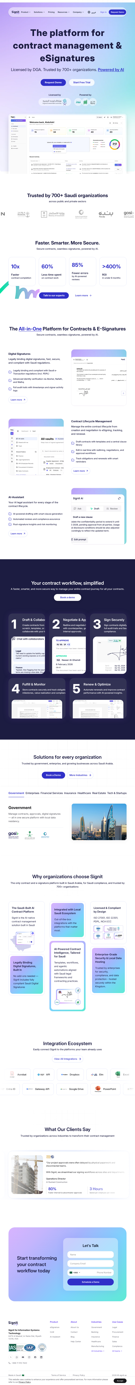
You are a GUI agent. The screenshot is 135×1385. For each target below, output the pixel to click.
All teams (116, 1351)
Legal (114, 1327)
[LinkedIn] (41, 1357)
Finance (115, 1337)
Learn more (81, 295)
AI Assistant (55, 1337)
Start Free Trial (81, 82)
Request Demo (117, 12)
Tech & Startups (117, 793)
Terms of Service (58, 1375)
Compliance (117, 1346)
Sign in (103, 12)
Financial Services (52, 793)
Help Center (76, 1341)
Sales (114, 1341)
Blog (72, 1337)
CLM (52, 1332)
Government (16, 793)
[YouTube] (23, 1357)
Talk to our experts (54, 295)
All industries (96, 1351)
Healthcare (84, 793)
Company (77, 12)
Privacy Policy (79, 1375)
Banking (94, 1332)
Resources (62, 12)
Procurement (117, 1332)
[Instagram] (29, 1357)
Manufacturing (97, 1346)
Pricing (51, 12)
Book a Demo (53, 775)
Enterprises (32, 793)
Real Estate (99, 793)
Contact (74, 1332)
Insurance (70, 793)
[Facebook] (35, 1357)
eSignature (54, 1327)
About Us (75, 1327)
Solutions (38, 12)
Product (24, 12)
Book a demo (67, 597)
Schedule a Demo (90, 1282)
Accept (120, 1381)
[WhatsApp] (17, 1357)
